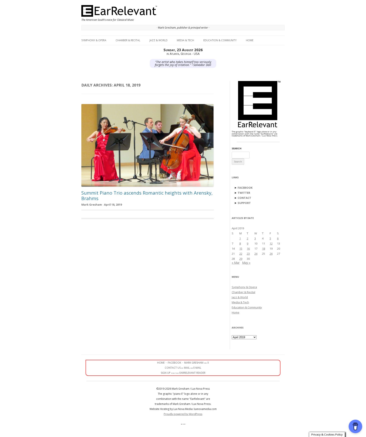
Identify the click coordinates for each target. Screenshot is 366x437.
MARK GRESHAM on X (196, 362)
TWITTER (244, 193)
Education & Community (220, 40)
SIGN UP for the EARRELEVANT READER (183, 373)
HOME (161, 362)
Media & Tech (185, 40)
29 (240, 259)
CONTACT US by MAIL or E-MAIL (183, 368)
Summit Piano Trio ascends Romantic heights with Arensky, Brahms (147, 195)
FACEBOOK (245, 188)
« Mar (236, 263)
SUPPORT (244, 203)
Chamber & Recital (128, 40)
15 (240, 248)
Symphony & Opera (93, 40)
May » (246, 263)
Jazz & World (159, 40)
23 (248, 254)
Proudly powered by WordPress (183, 414)
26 (271, 254)
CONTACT (244, 198)
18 (263, 248)
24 (255, 254)
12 (271, 243)
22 (240, 254)
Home (249, 40)
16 (248, 248)
